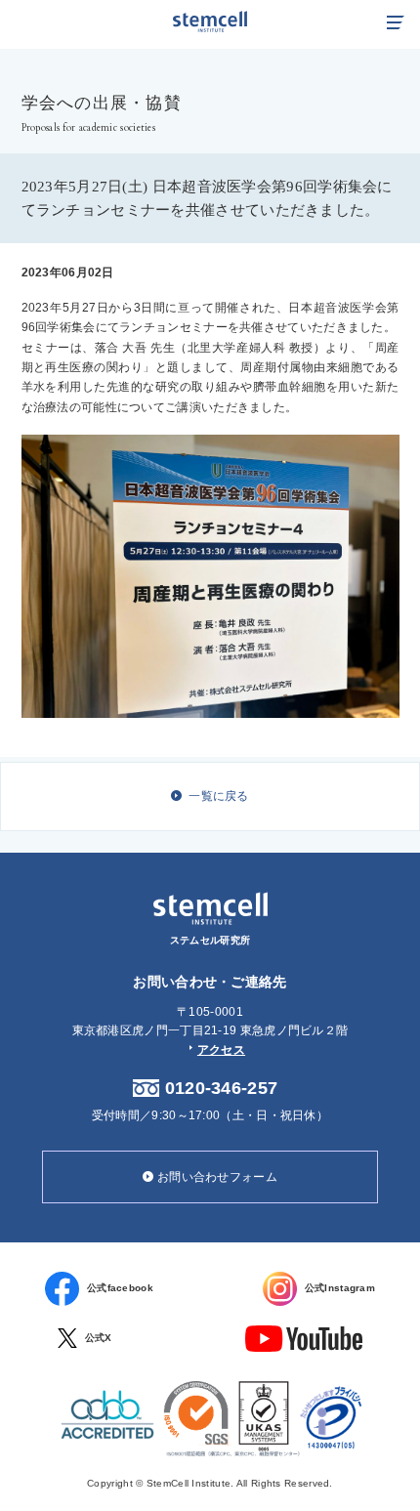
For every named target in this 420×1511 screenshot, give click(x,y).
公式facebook (120, 1287)
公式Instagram (340, 1287)
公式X (98, 1337)
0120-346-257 (221, 1088)
